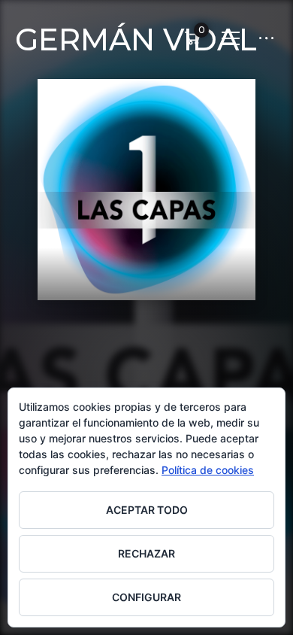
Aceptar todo (147, 509)
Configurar (146, 597)
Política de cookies (208, 469)
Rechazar (146, 553)
